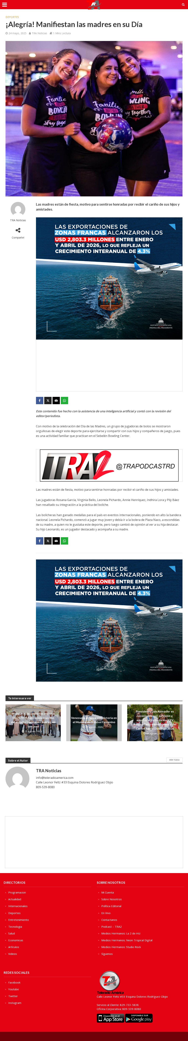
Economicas (15, 940)
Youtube (13, 989)
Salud (11, 933)
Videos (12, 954)
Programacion (17, 892)
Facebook (14, 982)
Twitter (13, 996)
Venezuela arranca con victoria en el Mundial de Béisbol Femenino (94, 720)
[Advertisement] (109, 365)
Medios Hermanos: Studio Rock (121, 947)
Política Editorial (111, 906)
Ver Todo (174, 759)
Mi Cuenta (107, 892)
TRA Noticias (39, 33)
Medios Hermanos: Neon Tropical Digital (126, 940)
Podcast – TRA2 (111, 926)
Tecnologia (15, 926)
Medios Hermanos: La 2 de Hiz (120, 933)
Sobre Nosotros (111, 899)
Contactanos (109, 920)
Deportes (12, 17)
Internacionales (18, 906)
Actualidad (14, 899)
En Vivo (106, 913)
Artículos (13, 947)
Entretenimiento (18, 920)
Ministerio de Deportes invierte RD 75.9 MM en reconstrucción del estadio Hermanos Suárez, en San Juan (33, 720)
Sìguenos (107, 954)
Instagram (14, 1003)
